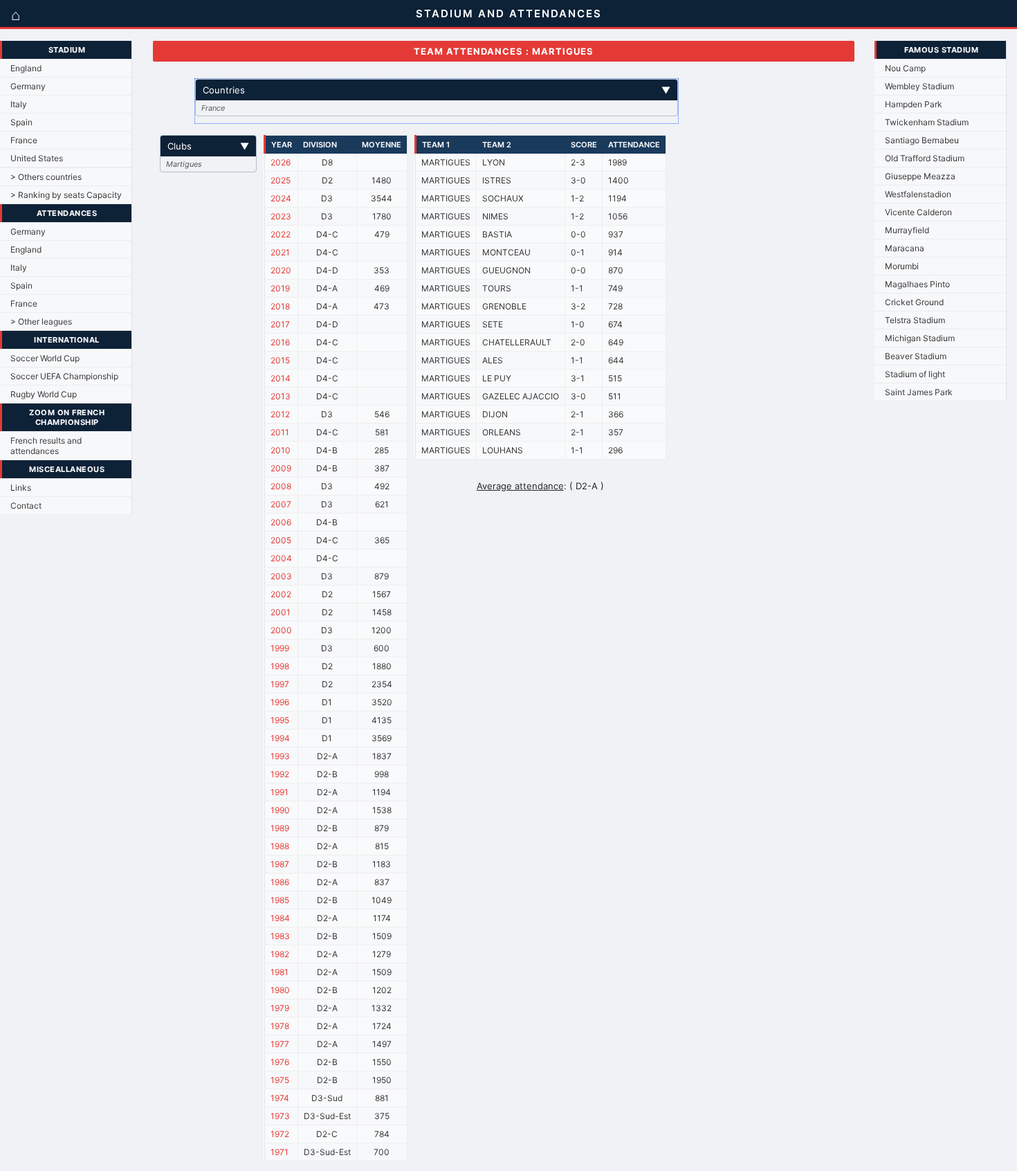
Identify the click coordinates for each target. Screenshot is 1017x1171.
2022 (281, 234)
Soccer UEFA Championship (64, 376)
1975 (280, 1080)
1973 (280, 1116)
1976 (280, 1062)
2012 (280, 414)
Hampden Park (913, 104)
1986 (280, 882)
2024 (281, 198)
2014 (281, 378)
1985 (280, 900)
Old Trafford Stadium (924, 158)
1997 (280, 684)
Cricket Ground (914, 302)
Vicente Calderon (918, 212)
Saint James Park (919, 392)
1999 (280, 648)
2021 (280, 252)
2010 (281, 450)
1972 (280, 1134)
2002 (281, 594)
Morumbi (902, 266)
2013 (281, 396)
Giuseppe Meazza (920, 176)
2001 (281, 612)
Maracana (904, 248)
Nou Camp (905, 68)
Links (20, 487)
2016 (280, 342)
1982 (280, 954)
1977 (280, 1044)
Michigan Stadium (920, 338)
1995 (280, 720)
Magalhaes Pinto (917, 284)
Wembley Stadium (919, 86)
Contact (26, 505)
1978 (280, 1026)
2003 (281, 576)
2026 (281, 162)
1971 (279, 1152)
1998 (280, 666)
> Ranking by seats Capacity (66, 195)
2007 (281, 504)
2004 (281, 558)
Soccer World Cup (45, 358)
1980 (280, 990)
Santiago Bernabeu (922, 140)
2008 (281, 486)
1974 (280, 1098)
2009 (281, 468)
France (23, 140)
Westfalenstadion (918, 194)
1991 (279, 792)
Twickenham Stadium (927, 122)
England (26, 68)
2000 (281, 630)
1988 (280, 846)
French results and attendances (46, 445)
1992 (280, 774)
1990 (280, 810)
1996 (280, 702)
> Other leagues (41, 321)
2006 (281, 522)
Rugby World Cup (43, 394)
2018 (280, 306)
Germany (28, 86)
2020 (281, 270)
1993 (280, 756)
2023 (281, 216)
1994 (280, 738)
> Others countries (46, 177)
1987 (280, 864)
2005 (281, 540)
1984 (280, 918)
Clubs (208, 146)
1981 (279, 972)
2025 (281, 180)
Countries (436, 90)
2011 (280, 432)
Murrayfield (907, 230)
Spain (21, 122)
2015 (280, 360)
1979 (280, 1008)
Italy (18, 104)
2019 (280, 288)
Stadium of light (915, 374)
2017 (280, 324)
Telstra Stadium (915, 320)
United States (36, 158)
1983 (280, 936)
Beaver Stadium (915, 356)
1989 (280, 828)
